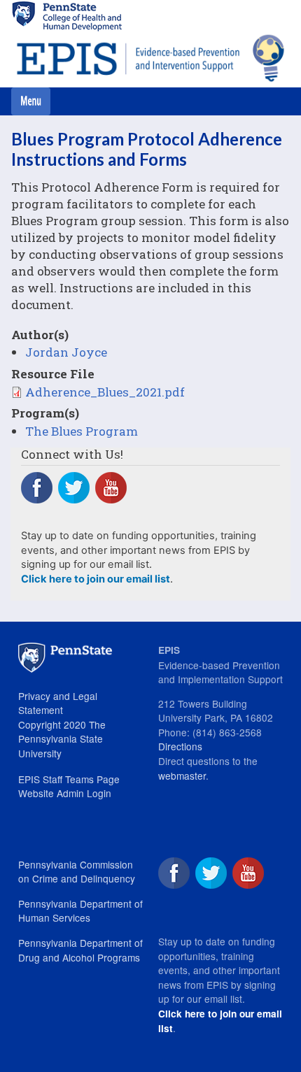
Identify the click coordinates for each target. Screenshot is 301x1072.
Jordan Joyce (66, 352)
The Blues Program (81, 431)
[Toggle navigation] (30, 101)
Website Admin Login (64, 793)
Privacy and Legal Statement (57, 703)
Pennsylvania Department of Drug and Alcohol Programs (80, 950)
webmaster (182, 775)
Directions (180, 746)
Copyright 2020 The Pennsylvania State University (62, 738)
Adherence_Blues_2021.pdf (105, 392)
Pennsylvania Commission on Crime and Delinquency (76, 871)
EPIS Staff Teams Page (69, 779)
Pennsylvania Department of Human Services (80, 910)
